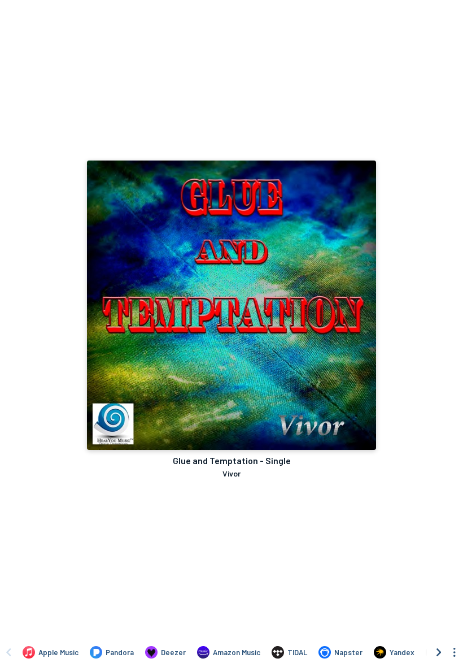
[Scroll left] (8, 652)
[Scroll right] (438, 652)
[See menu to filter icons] (454, 652)
